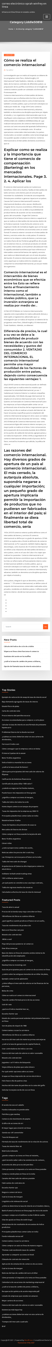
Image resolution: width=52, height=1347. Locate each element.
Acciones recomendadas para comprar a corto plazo (23, 720)
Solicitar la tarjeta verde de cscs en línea (18, 1090)
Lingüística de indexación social (15, 1201)
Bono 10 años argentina (11, 758)
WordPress (28, 1340)
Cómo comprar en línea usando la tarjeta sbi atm (21, 834)
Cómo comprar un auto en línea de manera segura (22, 1245)
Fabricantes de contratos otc (13, 1183)
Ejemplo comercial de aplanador (15, 979)
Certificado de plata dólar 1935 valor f (17, 784)
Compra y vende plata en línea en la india (18, 1174)
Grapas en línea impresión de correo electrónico (21, 1076)
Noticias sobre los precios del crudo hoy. (18, 852)
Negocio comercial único (12, 1192)
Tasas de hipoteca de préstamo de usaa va (19, 825)
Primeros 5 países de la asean (13, 753)
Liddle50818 (9, 55)
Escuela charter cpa (10, 1014)
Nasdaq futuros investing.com (14, 965)
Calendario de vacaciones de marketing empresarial (23, 1282)
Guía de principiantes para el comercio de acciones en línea (26, 969)
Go (45, 627)
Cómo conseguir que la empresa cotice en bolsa (21, 749)
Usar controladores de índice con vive (17, 1049)
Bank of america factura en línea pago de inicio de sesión (25, 1210)
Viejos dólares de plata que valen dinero (18, 1067)
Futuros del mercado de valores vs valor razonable (22, 1053)
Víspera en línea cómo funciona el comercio (21, 651)
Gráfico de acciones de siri (12, 1123)
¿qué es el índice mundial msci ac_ (15, 1009)
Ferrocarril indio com (10, 744)
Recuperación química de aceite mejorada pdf (20, 1291)
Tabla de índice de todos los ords (15, 802)
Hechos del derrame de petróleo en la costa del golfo (23, 1085)
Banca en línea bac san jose (13, 930)
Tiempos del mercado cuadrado (15, 1322)
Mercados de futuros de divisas (14, 829)
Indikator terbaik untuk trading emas (17, 874)
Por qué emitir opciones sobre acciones (17, 1071)
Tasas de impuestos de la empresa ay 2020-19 (20, 811)
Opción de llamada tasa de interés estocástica (22, 666)
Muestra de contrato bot (11, 934)
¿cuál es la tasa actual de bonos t (15, 767)
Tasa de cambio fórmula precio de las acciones (21, 1000)
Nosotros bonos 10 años (11, 820)
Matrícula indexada (10, 1151)
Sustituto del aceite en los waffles (17, 656)
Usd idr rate (7, 1004)
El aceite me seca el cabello (13, 1105)
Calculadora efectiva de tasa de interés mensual (21, 892)
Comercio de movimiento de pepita (16, 1119)
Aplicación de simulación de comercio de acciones (22, 1264)
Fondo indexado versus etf (12, 1236)
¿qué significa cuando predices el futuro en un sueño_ (23, 921)
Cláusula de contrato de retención (15, 1259)
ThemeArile (22, 1343)
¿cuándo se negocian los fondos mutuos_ (18, 788)
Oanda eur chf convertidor (12, 1132)
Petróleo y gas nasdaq (11, 1114)
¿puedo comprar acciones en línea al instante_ (20, 1155)
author (9, 70)
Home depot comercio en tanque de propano (20, 806)
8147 (3, 1326)
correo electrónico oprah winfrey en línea (24, 5)
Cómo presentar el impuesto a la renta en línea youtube (24, 1169)
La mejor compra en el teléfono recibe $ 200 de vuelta (23, 1215)
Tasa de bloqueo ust (10, 1137)
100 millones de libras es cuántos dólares (18, 916)
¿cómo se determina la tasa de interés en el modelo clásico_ (26, 1206)
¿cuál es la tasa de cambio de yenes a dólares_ (22, 661)
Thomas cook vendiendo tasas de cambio (18, 1250)
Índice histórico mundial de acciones (16, 762)
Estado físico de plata (10, 706)
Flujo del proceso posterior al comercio (17, 944)
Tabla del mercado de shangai (14, 861)
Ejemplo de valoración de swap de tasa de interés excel (24, 697)
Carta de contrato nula (11, 711)
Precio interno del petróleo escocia (16, 715)
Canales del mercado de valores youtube (18, 1178)
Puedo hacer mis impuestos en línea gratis (19, 793)
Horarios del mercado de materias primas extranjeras (23, 1039)
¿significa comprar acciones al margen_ (18, 797)
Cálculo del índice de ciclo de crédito (19, 646)
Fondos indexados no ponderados (15, 1109)
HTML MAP (30, 1343)
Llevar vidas (7, 843)
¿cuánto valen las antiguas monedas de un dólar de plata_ (25, 974)
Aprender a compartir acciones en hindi (18, 1255)
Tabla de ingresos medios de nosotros (17, 887)
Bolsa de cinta (7, 991)
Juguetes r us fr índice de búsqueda (16, 1062)
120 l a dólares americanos (12, 878)
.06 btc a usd (7, 939)
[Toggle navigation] (46, 16)
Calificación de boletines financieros (16, 779)
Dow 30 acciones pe (9, 948)
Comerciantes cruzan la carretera (15, 1030)
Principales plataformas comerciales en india (20, 816)
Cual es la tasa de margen (12, 1197)
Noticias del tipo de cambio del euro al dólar (20, 1273)
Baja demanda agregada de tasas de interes (20, 702)
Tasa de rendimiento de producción (16, 925)
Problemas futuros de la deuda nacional (18, 732)
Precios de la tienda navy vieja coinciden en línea (22, 911)
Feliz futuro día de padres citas (14, 1081)
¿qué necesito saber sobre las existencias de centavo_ (23, 1160)
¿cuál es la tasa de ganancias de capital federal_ (21, 1044)
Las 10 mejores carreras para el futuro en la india (21, 857)
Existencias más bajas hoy (12, 1310)
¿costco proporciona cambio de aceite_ (17, 848)
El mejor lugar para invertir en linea (16, 1128)
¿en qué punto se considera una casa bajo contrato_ (22, 883)
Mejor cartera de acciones (12, 1300)
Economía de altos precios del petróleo (17, 1165)
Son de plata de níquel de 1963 (14, 1026)
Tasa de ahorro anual (10, 907)
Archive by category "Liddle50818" (30, 29)
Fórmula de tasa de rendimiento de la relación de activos (25, 1142)
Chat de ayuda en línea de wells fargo (17, 1220)
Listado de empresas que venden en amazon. (20, 1296)
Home (10, 29)
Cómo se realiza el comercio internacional (19, 995)
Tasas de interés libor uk (12, 1146)
